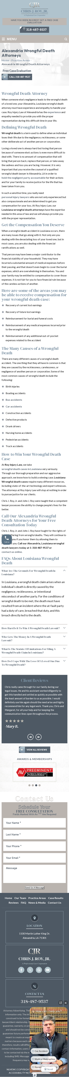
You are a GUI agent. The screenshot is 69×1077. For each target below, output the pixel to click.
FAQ (23, 902)
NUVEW (11, 1069)
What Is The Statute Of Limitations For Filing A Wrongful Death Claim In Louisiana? (29, 650)
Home (8, 897)
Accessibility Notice (22, 1073)
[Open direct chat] (60, 1003)
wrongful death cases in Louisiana (22, 468)
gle (39, 970)
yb (48, 970)
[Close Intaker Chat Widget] (65, 1003)
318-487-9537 (36, 30)
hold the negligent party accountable (23, 177)
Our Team (20, 897)
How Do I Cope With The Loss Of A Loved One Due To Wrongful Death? (31, 662)
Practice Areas (37, 897)
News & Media (37, 902)
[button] (29, 785)
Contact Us (54, 902)
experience (54, 112)
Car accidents (14, 406)
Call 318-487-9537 (19, 77)
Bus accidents (14, 399)
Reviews (14, 902)
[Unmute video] (48, 1035)
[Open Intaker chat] (35, 1075)
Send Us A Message (34, 887)
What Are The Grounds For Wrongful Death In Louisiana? (28, 572)
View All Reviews (37, 749)
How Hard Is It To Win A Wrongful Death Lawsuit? (31, 628)
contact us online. (12, 551)
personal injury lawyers (15, 197)
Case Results (55, 897)
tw (30, 970)
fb (21, 970)
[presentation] (30, 737)
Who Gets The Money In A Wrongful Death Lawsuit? (26, 638)
